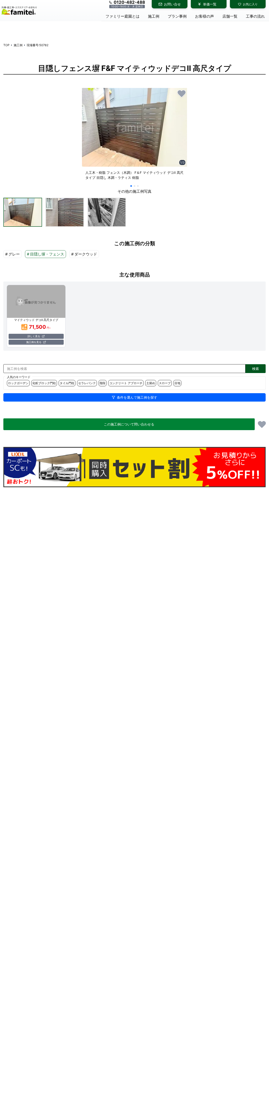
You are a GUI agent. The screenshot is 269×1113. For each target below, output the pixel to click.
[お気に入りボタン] (181, 93)
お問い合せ (172, 4)
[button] (22, 212)
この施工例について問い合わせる (129, 424)
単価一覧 (209, 4)
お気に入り (250, 4)
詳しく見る (34, 336)
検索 (255, 369)
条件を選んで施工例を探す (137, 397)
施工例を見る (33, 342)
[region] (134, 135)
